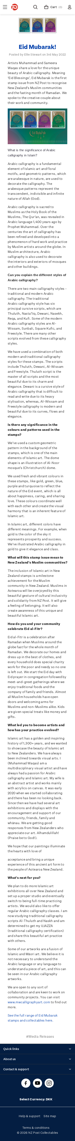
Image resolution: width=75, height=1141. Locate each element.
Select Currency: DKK (36, 1099)
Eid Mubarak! (37, 46)
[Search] (35, 7)
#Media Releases (40, 1036)
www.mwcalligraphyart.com (29, 1002)
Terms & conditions (35, 1127)
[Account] (69, 7)
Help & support (29, 1116)
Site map (50, 1116)
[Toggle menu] (5, 7)
